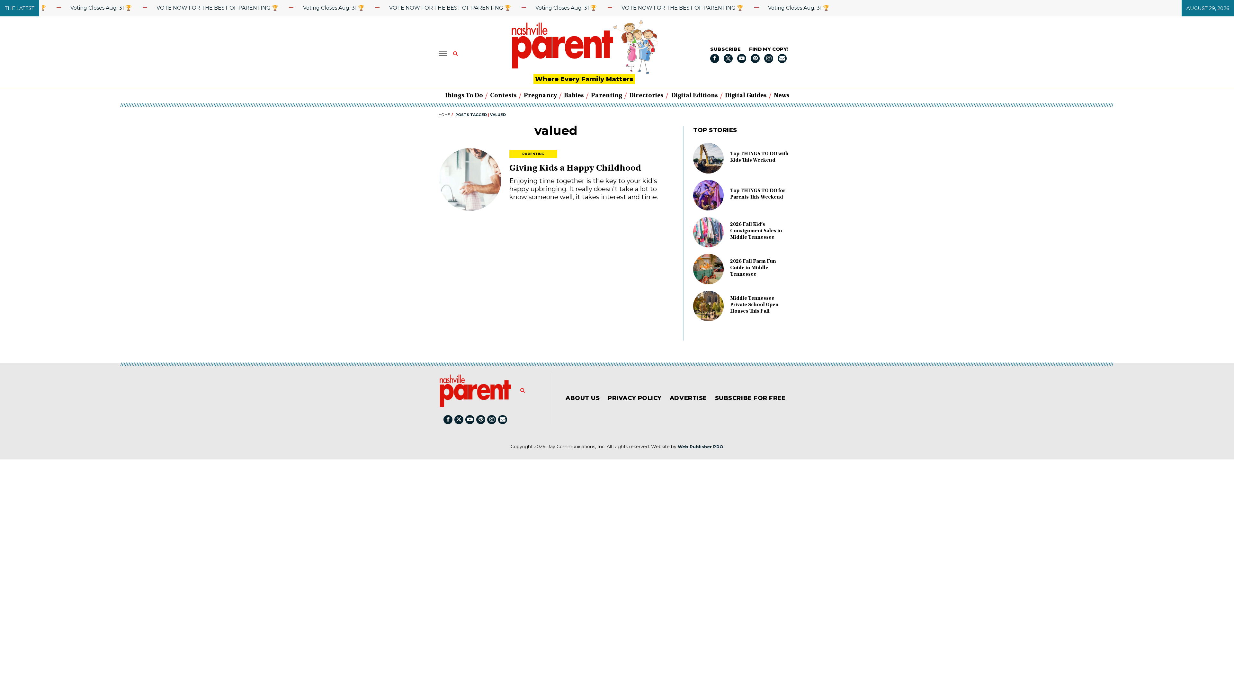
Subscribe (725, 49)
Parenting (606, 96)
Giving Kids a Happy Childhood (575, 168)
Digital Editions (694, 96)
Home (444, 114)
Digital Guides (746, 96)
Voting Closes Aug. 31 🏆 (83, 8)
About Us (583, 398)
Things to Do (463, 96)
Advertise (688, 398)
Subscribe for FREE (750, 398)
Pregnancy (540, 96)
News (782, 96)
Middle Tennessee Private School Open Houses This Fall (754, 305)
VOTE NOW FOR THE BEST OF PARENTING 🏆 (200, 8)
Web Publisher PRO (700, 446)
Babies (574, 96)
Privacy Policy (635, 398)
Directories (646, 96)
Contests (503, 96)
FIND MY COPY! (768, 49)
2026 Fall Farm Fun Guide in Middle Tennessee (753, 268)
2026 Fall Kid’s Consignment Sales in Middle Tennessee (756, 231)
